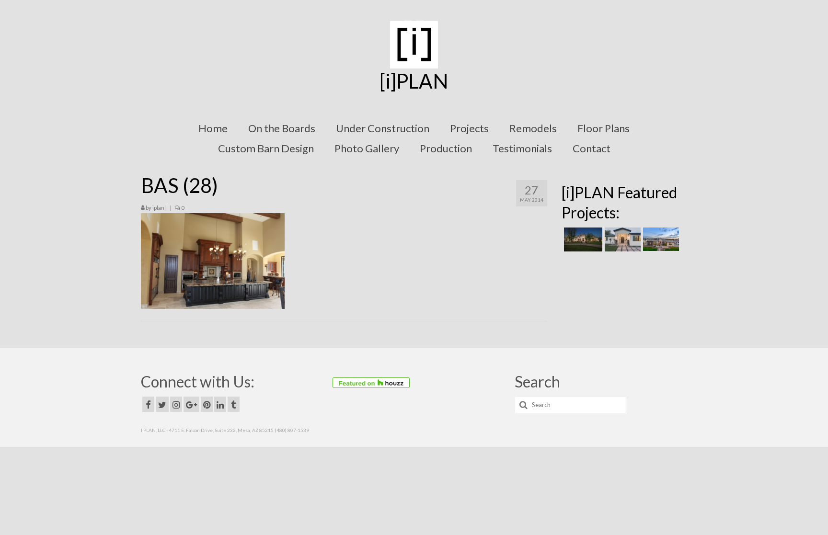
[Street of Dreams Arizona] (660, 239)
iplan (158, 208)
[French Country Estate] (582, 239)
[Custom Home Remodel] (621, 239)
